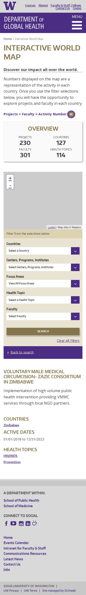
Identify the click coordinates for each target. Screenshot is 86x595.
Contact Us (63, 8)
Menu (77, 17)
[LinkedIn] (28, 523)
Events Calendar (16, 543)
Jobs (7, 569)
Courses (30, 5)
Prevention (12, 462)
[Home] (24, 22)
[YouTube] (13, 523)
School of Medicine (18, 506)
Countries (13, 244)
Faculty (11, 309)
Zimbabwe (11, 425)
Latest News (13, 559)
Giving (77, 8)
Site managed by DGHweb (59, 590)
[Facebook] (6, 523)
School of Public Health (21, 500)
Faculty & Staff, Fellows (66, 5)
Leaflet (52, 227)
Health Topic (15, 293)
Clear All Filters (68, 340)
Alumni (43, 5)
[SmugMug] (35, 524)
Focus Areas (15, 276)
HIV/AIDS (10, 456)
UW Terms (30, 590)
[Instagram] (21, 523)
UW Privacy (11, 590)
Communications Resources (25, 553)
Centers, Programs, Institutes (27, 260)
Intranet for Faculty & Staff (25, 548)
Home (8, 39)
